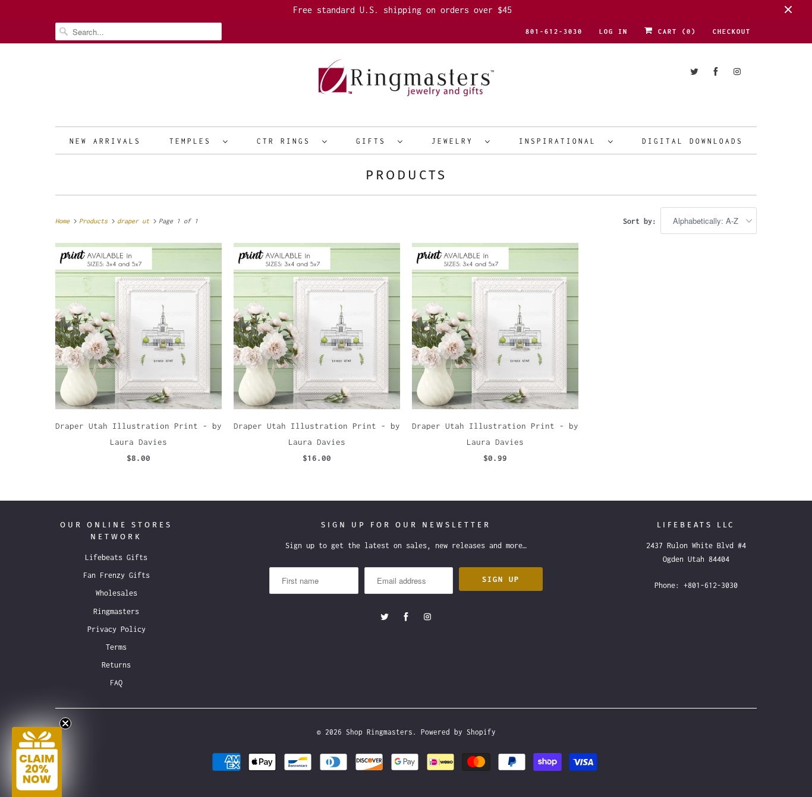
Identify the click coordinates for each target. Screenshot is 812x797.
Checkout (732, 31)
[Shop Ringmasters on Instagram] (737, 71)
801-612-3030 (554, 31)
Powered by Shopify (458, 732)
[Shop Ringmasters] (406, 83)
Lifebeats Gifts (116, 557)
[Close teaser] (65, 723)
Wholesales (116, 593)
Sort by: (641, 221)
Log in (613, 31)
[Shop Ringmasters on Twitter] (694, 71)
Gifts (374, 141)
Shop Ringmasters (379, 732)
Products (406, 175)
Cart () (674, 31)
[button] (37, 762)
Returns (116, 664)
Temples (193, 141)
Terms (116, 647)
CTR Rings (286, 141)
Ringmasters (116, 611)
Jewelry (455, 141)
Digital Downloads (692, 141)
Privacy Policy (116, 629)
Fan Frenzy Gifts (116, 575)
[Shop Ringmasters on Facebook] (715, 71)
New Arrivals (105, 141)
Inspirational (560, 141)
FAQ (116, 682)
